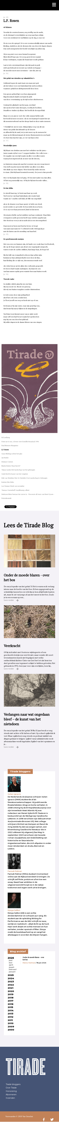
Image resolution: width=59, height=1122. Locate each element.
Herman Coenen (7, 462)
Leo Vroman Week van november (13, 486)
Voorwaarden (10, 1116)
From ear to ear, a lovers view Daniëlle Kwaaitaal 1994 (20, 441)
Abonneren (11, 1094)
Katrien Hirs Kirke (8, 482)
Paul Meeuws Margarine (10, 445)
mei (10, 963)
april (11, 965)
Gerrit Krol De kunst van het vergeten (15, 474)
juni (10, 960)
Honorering (11, 1091)
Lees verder (9, 600)
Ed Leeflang (6, 437)
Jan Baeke (5, 458)
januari (12, 972)
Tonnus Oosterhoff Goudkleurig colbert (15, 490)
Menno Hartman (29, 963)
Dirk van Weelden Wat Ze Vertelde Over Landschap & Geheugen (24, 478)
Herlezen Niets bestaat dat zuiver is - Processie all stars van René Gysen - (28, 494)
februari (12, 969)
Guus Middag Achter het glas (12, 454)
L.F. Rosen (5, 450)
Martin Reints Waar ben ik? (11, 466)
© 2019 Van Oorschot (24, 1116)
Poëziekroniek (6, 498)
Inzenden (10, 1098)
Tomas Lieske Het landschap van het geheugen (18, 470)
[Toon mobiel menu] (54, 5)
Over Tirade (11, 1087)
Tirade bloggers (13, 1084)
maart (11, 967)
